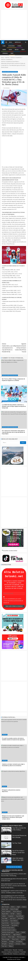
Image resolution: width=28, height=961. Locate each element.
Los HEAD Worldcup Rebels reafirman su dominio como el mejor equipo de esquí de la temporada (14, 406)
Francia (17, 932)
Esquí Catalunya (13, 920)
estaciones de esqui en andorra (9, 930)
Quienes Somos (8, 950)
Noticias (4, 786)
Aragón (18, 906)
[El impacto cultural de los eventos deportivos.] (14, 779)
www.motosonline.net (7, 878)
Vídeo (23, 49)
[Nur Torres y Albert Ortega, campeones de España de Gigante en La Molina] (14, 368)
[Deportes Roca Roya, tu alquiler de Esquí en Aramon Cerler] (12, 537)
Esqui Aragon (5, 918)
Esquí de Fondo (5, 923)
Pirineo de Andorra (21, 937)
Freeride (23, 932)
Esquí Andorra (5, 920)
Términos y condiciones (19, 953)
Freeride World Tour (6, 934)
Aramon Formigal (14, 909)
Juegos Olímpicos (17, 934)
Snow (10, 49)
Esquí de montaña (15, 923)
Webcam (11, 946)
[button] (6, 42)
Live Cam (4, 937)
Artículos (18, 42)
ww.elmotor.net (5, 890)
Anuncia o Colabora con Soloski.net (11, 952)
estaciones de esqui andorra (8, 927)
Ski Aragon (11, 941)
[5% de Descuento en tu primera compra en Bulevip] (12, 622)
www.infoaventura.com (7, 873)
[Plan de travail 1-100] (12, 455)
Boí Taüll (12, 913)
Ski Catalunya (19, 941)
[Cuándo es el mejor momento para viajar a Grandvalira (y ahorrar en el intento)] (14, 753)
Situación (15, 950)
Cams (4, 45)
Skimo (4, 49)
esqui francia (13, 918)
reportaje (23, 939)
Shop (12, 53)
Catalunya (19, 913)
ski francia (18, 943)
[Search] (26, 42)
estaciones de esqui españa (8, 932)
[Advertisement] (14, 24)
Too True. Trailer (16, 843)
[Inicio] (3, 42)
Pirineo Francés (15, 939)
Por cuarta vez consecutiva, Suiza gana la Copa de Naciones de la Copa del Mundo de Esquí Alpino (13, 432)
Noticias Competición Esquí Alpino (10, 71)
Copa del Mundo (19, 916)
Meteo (16, 49)
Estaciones (11, 45)
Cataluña (4, 916)
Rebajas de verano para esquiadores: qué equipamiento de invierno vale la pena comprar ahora (13, 817)
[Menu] (6, 42)
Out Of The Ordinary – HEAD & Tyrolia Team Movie (18, 852)
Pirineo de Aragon (6, 939)
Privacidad (23, 952)
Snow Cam (4, 946)
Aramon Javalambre (6, 911)
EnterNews (10, 959)
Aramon (24, 906)
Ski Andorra (4, 941)
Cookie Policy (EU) (7, 953)
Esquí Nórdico (14, 925)
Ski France (11, 943)
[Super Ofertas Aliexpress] (12, 641)
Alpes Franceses (5, 906)
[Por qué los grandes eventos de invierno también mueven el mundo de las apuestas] (14, 727)
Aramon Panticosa (17, 911)
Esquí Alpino (20, 918)
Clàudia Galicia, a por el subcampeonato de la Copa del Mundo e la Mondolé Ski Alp (8, 347)
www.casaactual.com (6, 883)
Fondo (19, 45)
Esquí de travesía (5, 925)
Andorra (13, 906)
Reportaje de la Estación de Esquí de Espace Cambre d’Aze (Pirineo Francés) (20, 347)
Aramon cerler (5, 909)
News (10, 42)
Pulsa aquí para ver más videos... (14, 866)
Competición (11, 916)
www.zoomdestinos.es (6, 895)
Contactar (20, 950)
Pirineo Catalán (11, 937)
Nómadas (5, 53)
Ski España (4, 943)
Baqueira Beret (5, 913)
